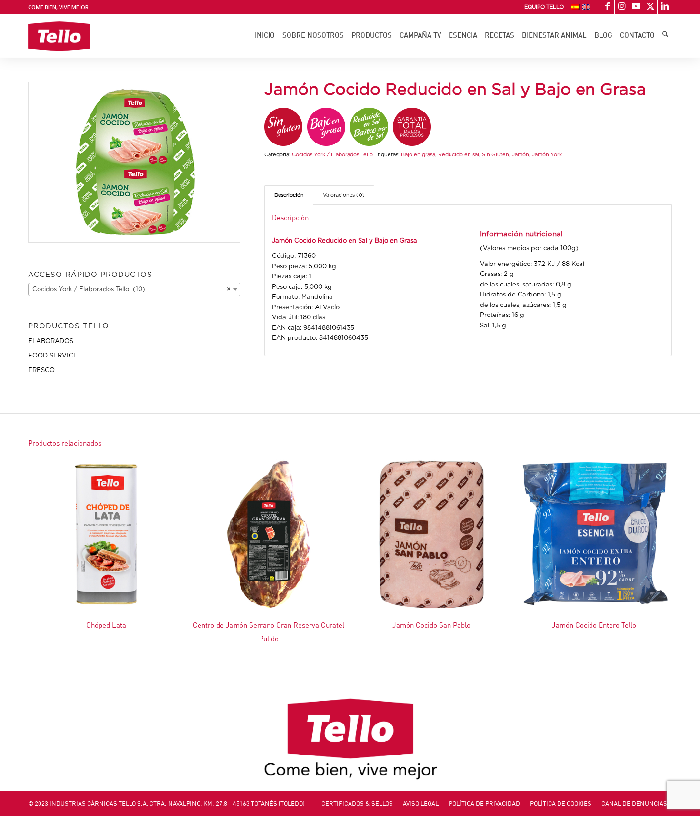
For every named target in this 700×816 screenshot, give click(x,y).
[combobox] (134, 289)
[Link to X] (650, 7)
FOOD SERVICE (53, 356)
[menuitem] (544, 7)
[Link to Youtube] (636, 7)
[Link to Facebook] (607, 7)
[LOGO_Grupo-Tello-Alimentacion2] (59, 36)
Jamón (520, 154)
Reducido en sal (458, 154)
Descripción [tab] (289, 195)
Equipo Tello (544, 7)
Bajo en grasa (418, 154)
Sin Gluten (495, 154)
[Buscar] (665, 36)
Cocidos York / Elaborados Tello (332, 154)
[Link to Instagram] (622, 7)
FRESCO (41, 370)
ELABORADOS (50, 341)
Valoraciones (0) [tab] (344, 195)
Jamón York (547, 154)
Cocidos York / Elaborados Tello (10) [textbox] (131, 289)
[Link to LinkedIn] (665, 7)
